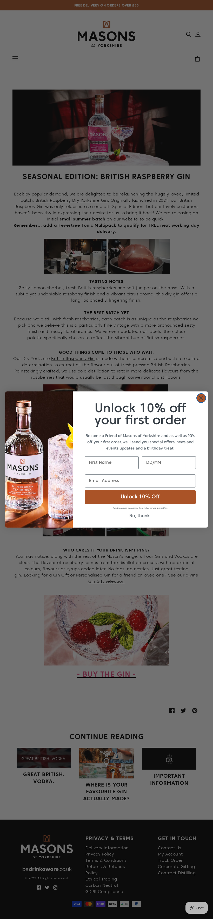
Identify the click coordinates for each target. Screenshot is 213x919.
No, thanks (140, 516)
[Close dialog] (201, 398)
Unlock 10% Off (140, 497)
